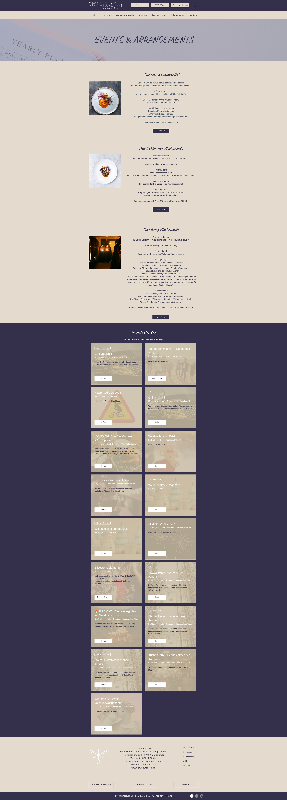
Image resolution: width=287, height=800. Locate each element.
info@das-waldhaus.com (148, 761)
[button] (195, 5)
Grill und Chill (103, 353)
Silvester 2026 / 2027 (161, 523)
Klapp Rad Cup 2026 (108, 392)
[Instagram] (196, 796)
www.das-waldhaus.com (143, 764)
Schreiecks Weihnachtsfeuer (113, 480)
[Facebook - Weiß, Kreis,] (192, 796)
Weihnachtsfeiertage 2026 (165, 485)
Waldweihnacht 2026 (161, 436)
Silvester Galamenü (107, 567)
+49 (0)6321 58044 (146, 758)
